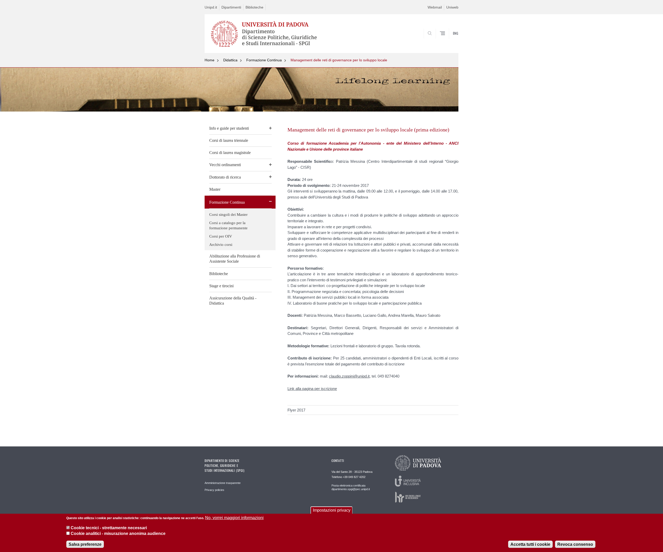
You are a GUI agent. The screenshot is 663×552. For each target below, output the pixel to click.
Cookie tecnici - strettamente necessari (109, 527)
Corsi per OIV (220, 236)
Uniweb (452, 7)
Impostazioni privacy (331, 510)
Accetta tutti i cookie (530, 544)
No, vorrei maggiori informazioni (234, 518)
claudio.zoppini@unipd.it (349, 376)
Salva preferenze (85, 544)
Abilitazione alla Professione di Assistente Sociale (234, 258)
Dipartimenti (231, 7)
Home (209, 60)
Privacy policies (214, 489)
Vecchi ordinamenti (225, 165)
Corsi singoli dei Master (228, 214)
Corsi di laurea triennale (228, 140)
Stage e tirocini (221, 286)
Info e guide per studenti (229, 128)
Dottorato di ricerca (225, 177)
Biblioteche (254, 7)
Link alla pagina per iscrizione (312, 388)
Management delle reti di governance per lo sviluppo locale (339, 60)
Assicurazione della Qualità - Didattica (232, 300)
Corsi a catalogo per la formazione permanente (228, 225)
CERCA (450, 40)
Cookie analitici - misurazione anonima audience (118, 533)
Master (214, 189)
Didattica (230, 60)
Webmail (435, 7)
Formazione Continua (264, 60)
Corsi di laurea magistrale (230, 152)
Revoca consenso (575, 544)
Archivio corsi (220, 244)
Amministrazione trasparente (223, 482)
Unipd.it (211, 7)
